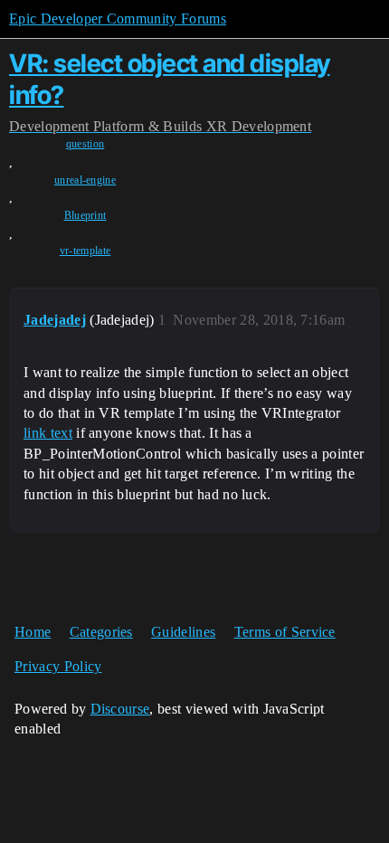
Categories (101, 631)
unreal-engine (85, 180)
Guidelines (183, 631)
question (85, 143)
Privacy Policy (57, 666)
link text (48, 432)
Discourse (120, 708)
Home (32, 631)
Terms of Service (285, 631)
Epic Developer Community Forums (117, 18)
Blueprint (85, 215)
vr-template (85, 250)
